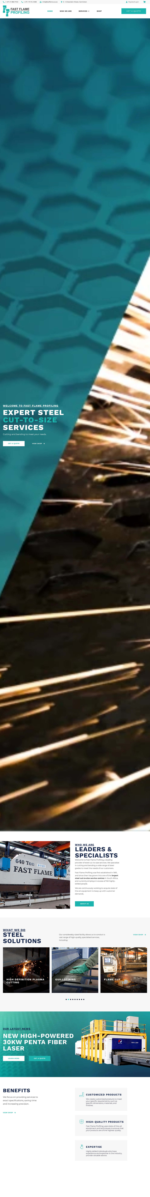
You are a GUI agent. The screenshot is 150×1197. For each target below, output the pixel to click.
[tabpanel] (26, 970)
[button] (84, 11)
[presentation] (66, 999)
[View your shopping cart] (144, 2)
